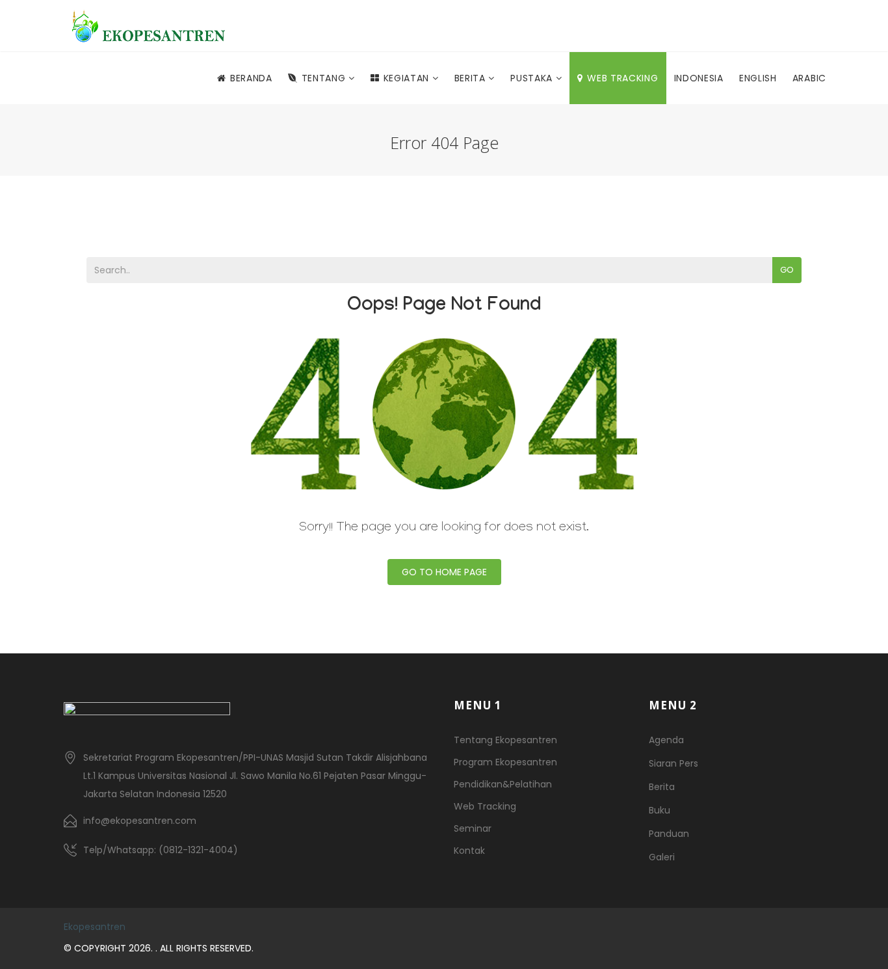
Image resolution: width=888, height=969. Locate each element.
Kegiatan (408, 78)
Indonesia (699, 78)
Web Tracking (622, 78)
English (758, 78)
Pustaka (533, 78)
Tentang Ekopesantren (505, 739)
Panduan (669, 833)
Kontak (469, 850)
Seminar (472, 828)
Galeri (662, 857)
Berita (471, 78)
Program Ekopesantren (505, 762)
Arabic (809, 78)
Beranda (251, 78)
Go (787, 270)
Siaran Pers (673, 763)
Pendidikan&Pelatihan (503, 784)
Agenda (666, 739)
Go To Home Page (444, 572)
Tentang (325, 78)
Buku (659, 810)
